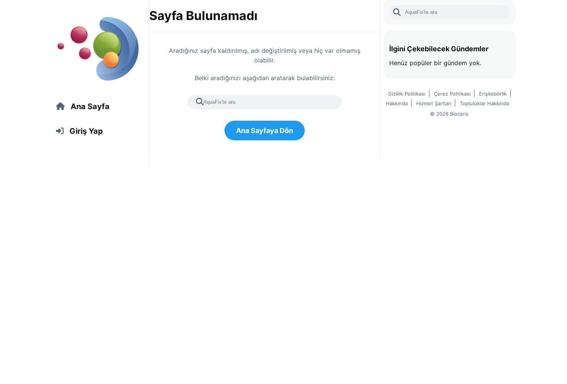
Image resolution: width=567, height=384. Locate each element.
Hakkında (397, 103)
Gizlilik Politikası (406, 94)
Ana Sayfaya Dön (264, 130)
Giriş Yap (86, 131)
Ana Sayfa (90, 106)
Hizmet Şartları (433, 103)
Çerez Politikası (452, 94)
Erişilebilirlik (493, 94)
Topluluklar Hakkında (484, 103)
